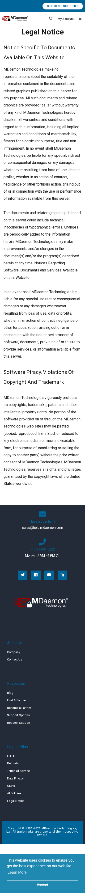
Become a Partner (19, 708)
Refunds (13, 763)
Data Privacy (15, 778)
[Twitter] (22, 575)
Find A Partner (16, 700)
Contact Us (14, 659)
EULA (11, 756)
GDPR (11, 785)
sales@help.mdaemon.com (42, 527)
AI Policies (14, 793)
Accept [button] (42, 884)
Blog (10, 692)
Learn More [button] (17, 872)
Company (13, 652)
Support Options (18, 715)
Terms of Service (18, 771)
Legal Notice (15, 801)
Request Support (62, 6)
